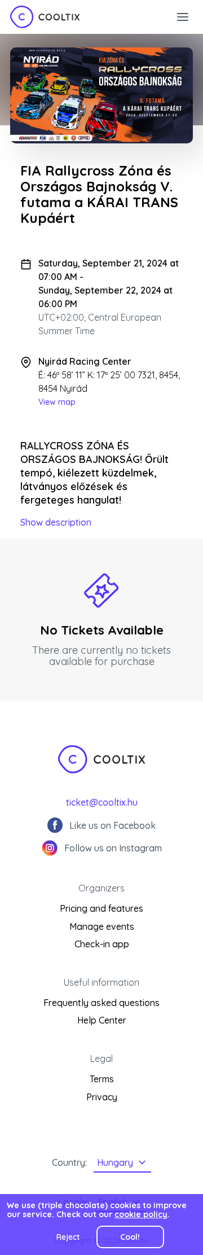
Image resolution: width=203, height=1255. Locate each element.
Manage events (101, 926)
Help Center (101, 1020)
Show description (55, 522)
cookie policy (140, 1214)
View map (57, 402)
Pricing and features (101, 908)
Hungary (115, 1162)
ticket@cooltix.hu (102, 802)
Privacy (101, 1097)
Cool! (130, 1237)
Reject (68, 1237)
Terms (102, 1079)
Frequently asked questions (101, 1002)
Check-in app (101, 944)
